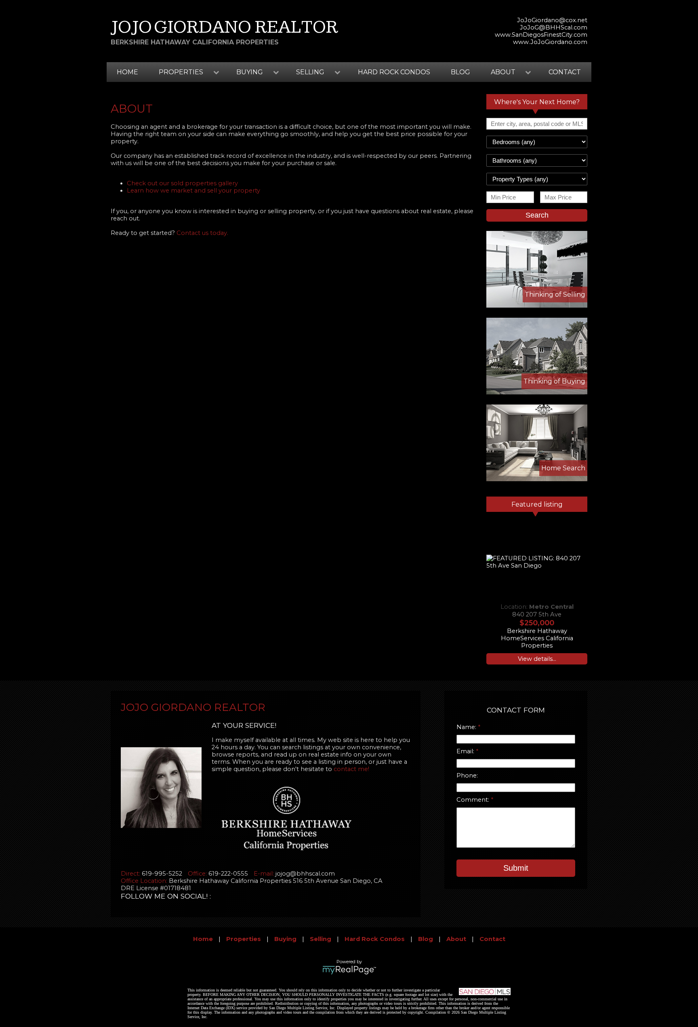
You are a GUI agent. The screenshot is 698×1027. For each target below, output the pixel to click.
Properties (243, 939)
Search (537, 215)
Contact (565, 72)
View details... (537, 658)
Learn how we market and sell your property (193, 190)
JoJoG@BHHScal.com (553, 27)
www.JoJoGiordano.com (550, 42)
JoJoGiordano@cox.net (552, 20)
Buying (285, 939)
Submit (515, 868)
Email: (466, 751)
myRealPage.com (349, 970)
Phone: (467, 775)
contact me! (351, 769)
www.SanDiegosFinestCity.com (541, 34)
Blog (460, 72)
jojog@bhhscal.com (305, 873)
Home (127, 72)
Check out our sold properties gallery (182, 183)
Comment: (473, 799)
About (456, 939)
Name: (467, 727)
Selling (320, 939)
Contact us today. (202, 233)
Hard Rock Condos (394, 72)
